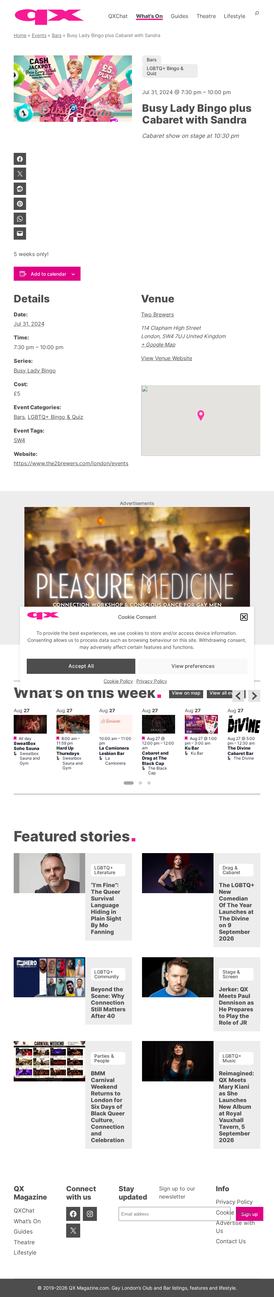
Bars (56, 35)
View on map (186, 693)
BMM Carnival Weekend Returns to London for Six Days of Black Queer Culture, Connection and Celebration (108, 1106)
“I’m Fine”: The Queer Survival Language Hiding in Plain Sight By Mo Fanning (106, 908)
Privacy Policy (151, 681)
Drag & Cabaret (231, 870)
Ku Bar (192, 748)
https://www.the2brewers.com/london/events (71, 463)
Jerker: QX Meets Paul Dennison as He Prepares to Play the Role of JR (236, 1006)
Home (20, 35)
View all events (226, 693)
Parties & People (104, 1058)
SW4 (19, 440)
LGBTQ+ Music (232, 1058)
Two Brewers (157, 314)
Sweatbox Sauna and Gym (30, 758)
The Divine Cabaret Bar (240, 751)
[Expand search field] (257, 16)
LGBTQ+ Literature (104, 870)
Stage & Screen (231, 974)
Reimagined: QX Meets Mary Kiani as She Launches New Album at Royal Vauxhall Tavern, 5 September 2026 (236, 1106)
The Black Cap (157, 770)
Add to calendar (48, 274)
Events (39, 35)
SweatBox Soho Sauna (26, 746)
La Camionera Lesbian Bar (114, 751)
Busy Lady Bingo (35, 370)
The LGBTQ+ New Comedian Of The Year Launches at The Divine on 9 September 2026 (237, 912)
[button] (244, 617)
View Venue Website (166, 358)
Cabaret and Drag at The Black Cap (155, 758)
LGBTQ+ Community (106, 974)
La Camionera (115, 760)
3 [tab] (149, 783)
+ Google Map (158, 344)
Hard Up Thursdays (67, 751)
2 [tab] (140, 783)
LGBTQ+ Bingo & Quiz (165, 70)
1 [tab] (129, 783)
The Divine (244, 758)
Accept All (81, 666)
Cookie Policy (118, 681)
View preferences (193, 666)
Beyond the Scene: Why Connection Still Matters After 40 (108, 1002)
